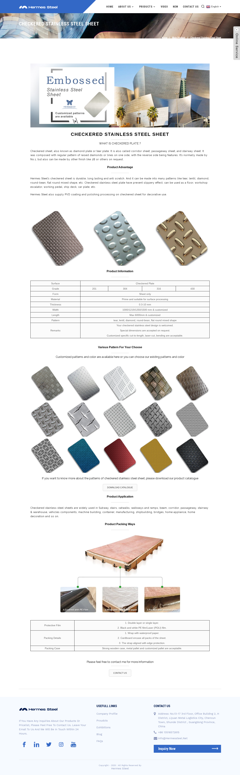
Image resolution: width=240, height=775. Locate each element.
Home (109, 6)
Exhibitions (103, 727)
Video (164, 6)
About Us (124, 6)
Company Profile (107, 713)
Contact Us (191, 6)
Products (145, 6)
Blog (99, 734)
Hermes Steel (120, 768)
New (175, 6)
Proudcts (102, 720)
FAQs (99, 741)
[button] (120, 487)
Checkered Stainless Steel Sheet (205, 37)
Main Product (178, 37)
